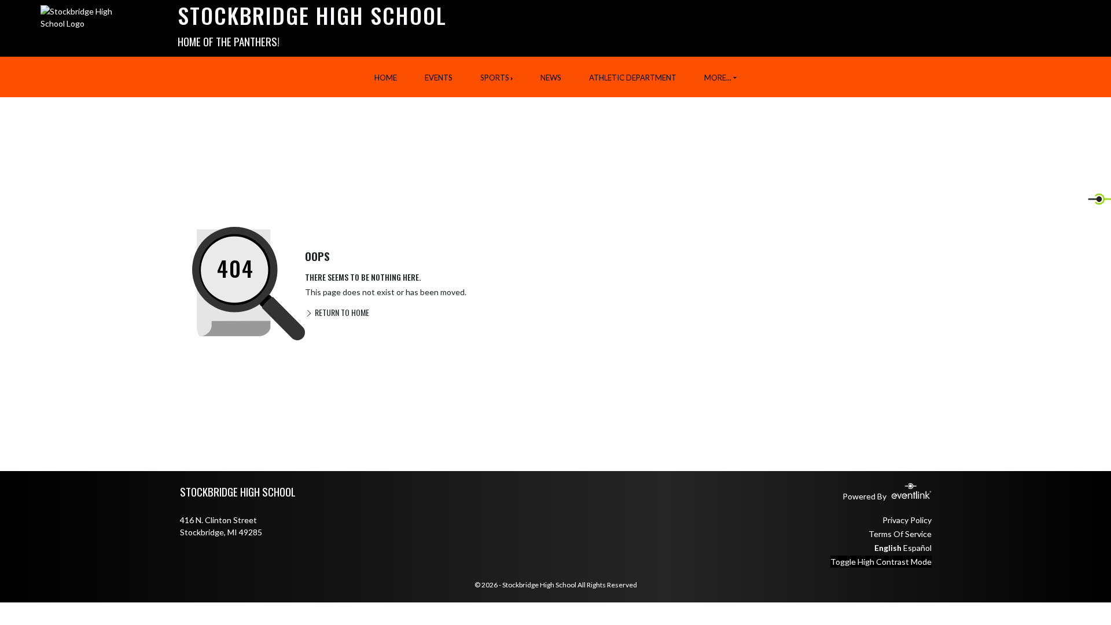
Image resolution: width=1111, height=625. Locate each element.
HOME (385, 77)
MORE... (717, 77)
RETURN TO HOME (341, 312)
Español (917, 548)
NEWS (550, 77)
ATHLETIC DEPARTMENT (632, 77)
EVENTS (439, 77)
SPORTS (494, 77)
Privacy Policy (907, 520)
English (888, 548)
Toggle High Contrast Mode (881, 562)
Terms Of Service (900, 534)
